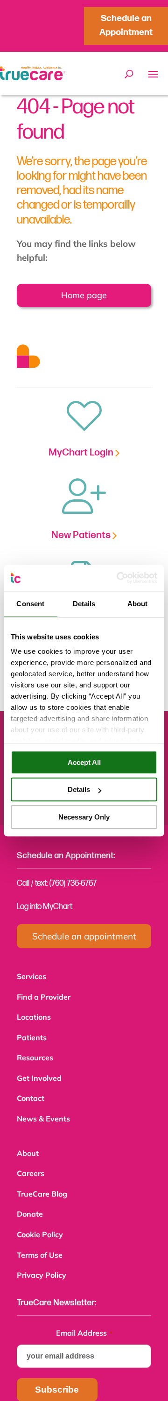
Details (79, 789)
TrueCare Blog (42, 1184)
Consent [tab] (30, 604)
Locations (34, 1015)
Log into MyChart (44, 906)
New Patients (81, 535)
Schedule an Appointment (126, 25)
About (28, 1145)
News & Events (43, 1112)
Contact (30, 1092)
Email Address (84, 1319)
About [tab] (137, 604)
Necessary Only (84, 817)
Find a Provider (43, 996)
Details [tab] (84, 604)
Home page (82, 295)
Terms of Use (40, 1242)
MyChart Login (82, 452)
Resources (35, 1053)
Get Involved (39, 1073)
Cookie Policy (40, 1223)
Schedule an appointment (84, 936)
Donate (30, 1203)
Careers (30, 1165)
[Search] (129, 74)
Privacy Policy (41, 1262)
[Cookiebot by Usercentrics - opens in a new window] (118, 578)
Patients (32, 1034)
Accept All (84, 762)
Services (31, 976)
